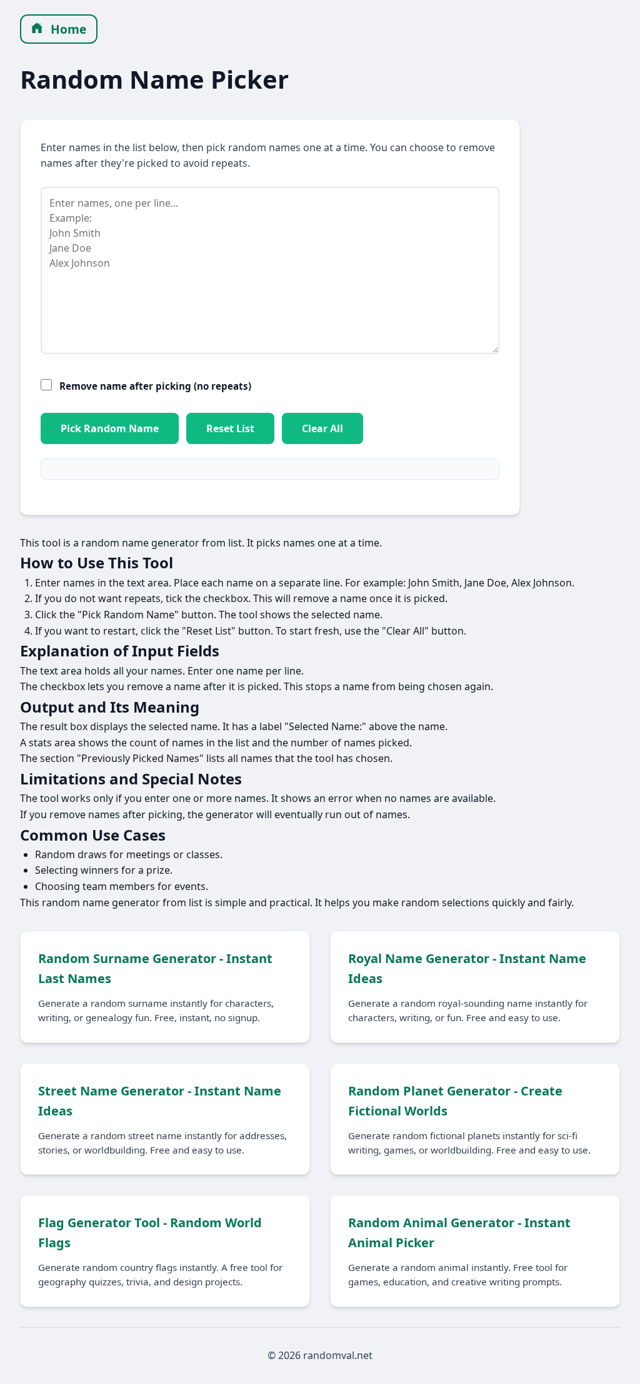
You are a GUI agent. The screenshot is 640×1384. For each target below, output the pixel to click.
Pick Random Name (110, 428)
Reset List (230, 428)
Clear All (322, 428)
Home (67, 29)
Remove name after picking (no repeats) (155, 386)
